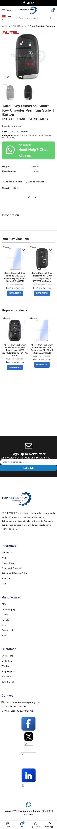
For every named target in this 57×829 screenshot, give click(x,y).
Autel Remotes (20, 26)
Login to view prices (11, 126)
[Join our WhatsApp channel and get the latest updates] (28, 804)
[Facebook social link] (24, 2)
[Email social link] (28, 2)
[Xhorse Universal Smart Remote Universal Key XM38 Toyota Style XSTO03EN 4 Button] (42, 258)
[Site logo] (28, 10)
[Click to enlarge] (8, 77)
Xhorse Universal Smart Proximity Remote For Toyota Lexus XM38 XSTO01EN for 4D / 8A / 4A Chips (15, 350)
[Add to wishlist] (23, 249)
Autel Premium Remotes (42, 26)
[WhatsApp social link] (33, 2)
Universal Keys (9, 137)
